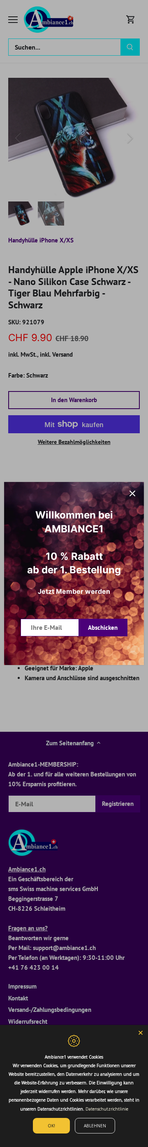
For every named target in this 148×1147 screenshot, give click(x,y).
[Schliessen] (132, 493)
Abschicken (103, 627)
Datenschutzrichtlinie (107, 1109)
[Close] (140, 1032)
